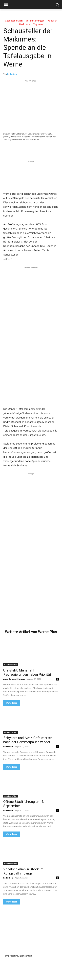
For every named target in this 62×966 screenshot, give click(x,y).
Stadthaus (24, 24)
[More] (47, 148)
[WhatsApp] (40, 148)
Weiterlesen (11, 703)
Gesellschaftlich (14, 20)
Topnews (38, 24)
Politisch (52, 20)
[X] (24, 148)
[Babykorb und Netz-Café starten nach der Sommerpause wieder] (31, 720)
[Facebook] (17, 148)
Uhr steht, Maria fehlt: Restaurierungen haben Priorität (27, 672)
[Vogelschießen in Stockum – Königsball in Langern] (31, 851)
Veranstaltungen (35, 20)
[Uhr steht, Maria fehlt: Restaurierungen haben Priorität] (31, 652)
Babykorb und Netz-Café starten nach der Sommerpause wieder (28, 740)
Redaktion (12, 74)
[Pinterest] (32, 148)
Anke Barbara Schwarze (14, 679)
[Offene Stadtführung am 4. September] (31, 784)
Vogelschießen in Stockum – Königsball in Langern (25, 871)
